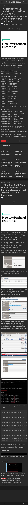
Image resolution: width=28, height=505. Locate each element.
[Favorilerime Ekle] (9, 29)
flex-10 (9, 478)
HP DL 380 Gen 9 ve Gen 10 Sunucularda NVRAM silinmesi (6, 153)
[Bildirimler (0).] (26, 2)
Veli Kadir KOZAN (14, 1)
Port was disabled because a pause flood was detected (12, 482)
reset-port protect (5, 484)
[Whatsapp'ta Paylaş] (23, 503)
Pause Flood (18, 480)
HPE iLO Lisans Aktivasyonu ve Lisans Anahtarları (21, 153)
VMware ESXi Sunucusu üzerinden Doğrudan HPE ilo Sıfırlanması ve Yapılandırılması (20, 164)
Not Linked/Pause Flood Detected (8, 480)
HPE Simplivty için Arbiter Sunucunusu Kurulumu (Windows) (6, 175)
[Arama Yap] (24, 2)
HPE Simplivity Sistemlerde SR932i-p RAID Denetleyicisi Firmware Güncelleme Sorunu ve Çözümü (7, 164)
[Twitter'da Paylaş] (14, 503)
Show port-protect (15, 484)
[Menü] (2, 2)
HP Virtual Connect (16, 478)
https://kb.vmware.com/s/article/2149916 (15, 131)
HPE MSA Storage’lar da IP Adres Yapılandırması (20, 175)
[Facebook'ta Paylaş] (4, 503)
